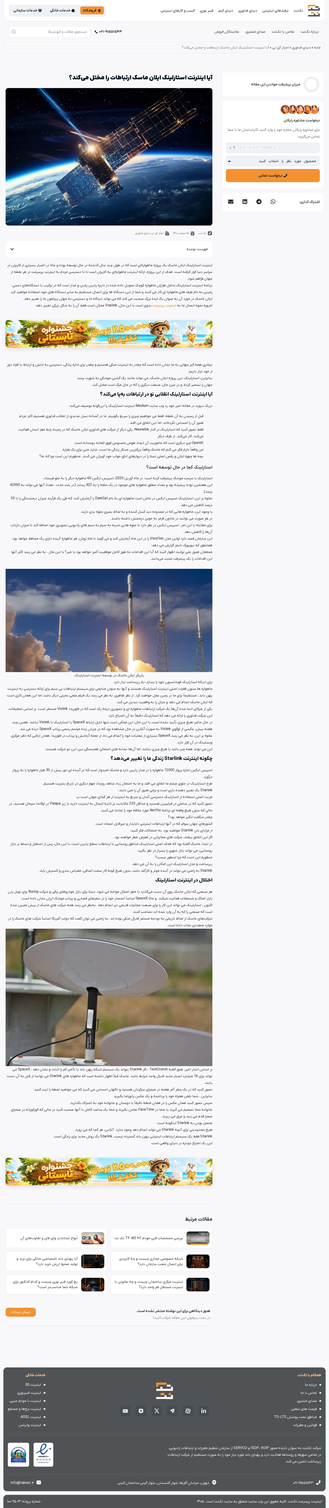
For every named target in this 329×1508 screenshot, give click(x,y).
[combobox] (49, 31)
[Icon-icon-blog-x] (157, 1411)
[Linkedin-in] (204, 1411)
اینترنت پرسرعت (164, 305)
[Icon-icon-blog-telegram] (172, 1411)
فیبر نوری (206, 10)
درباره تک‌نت (310, 32)
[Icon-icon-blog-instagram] (141, 1411)
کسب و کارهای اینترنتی (177, 10)
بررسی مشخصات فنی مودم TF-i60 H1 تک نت (148, 1238)
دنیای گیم (225, 10)
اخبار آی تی (280, 47)
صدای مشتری (255, 32)
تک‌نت (298, 10)
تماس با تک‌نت (283, 32)
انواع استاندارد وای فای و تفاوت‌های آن (49, 1238)
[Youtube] (125, 1411)
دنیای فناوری (247, 10)
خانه (317, 47)
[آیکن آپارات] (188, 1411)
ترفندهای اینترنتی (275, 10)
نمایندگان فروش (226, 32)
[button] (273, 201)
